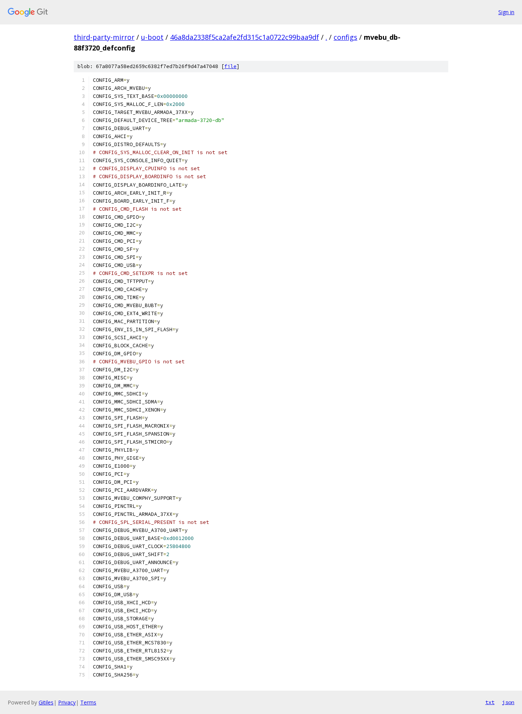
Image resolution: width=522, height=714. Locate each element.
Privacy (67, 702)
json (508, 702)
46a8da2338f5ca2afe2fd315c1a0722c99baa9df (244, 37)
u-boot (152, 37)
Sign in (506, 12)
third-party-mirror (104, 37)
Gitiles (46, 702)
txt (489, 702)
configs (345, 37)
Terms (88, 702)
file (230, 66)
